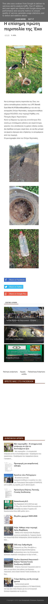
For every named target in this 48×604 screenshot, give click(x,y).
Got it (31, 19)
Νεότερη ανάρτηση (10, 372)
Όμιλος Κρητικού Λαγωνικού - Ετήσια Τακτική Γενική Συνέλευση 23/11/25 (26, 561)
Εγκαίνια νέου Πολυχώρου (25, 475)
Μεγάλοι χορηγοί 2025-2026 (25, 516)
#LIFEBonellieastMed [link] (20, 108)
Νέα (14, 35)
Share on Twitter (15, 287)
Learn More (20, 19)
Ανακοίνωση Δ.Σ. (21, 501)
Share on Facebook (17, 280)
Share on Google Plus (17, 294)
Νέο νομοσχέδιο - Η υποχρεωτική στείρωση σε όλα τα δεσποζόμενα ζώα (28, 446)
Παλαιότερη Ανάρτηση (36, 372)
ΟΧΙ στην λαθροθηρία (23, 545)
